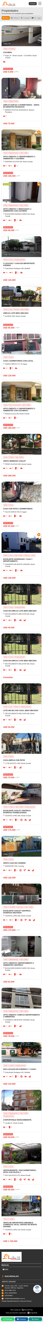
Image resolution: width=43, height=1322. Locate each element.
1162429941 (8, 1295)
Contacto (33, 3)
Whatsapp (8, 1319)
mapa (39, 18)
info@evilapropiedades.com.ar (15, 1298)
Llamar (36, 1319)
